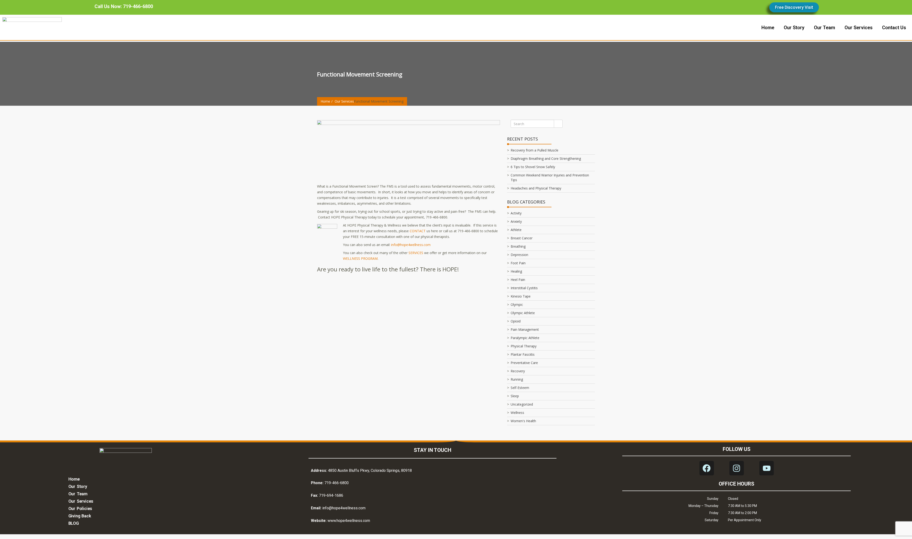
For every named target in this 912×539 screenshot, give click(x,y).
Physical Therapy (524, 346)
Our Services (344, 101)
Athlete (516, 229)
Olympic (517, 304)
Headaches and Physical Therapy (536, 188)
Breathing (518, 246)
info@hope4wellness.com (411, 244)
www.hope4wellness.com (349, 520)
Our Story (77, 486)
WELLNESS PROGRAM (360, 258)
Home (325, 101)
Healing (516, 271)
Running (517, 379)
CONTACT (418, 231)
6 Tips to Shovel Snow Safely (533, 167)
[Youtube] (766, 468)
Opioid (516, 321)
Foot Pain (518, 263)
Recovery (518, 371)
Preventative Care (524, 362)
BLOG (73, 523)
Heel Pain (518, 279)
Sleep (515, 396)
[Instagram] (736, 468)
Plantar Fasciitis (523, 354)
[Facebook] (706, 468)
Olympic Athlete (523, 313)
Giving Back (79, 515)
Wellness (517, 412)
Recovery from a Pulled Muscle (534, 150)
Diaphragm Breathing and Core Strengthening (546, 158)
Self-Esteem (520, 387)
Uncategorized (522, 404)
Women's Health (523, 421)
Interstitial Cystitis (524, 288)
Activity (516, 213)
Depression (519, 254)
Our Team (77, 493)
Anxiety (516, 221)
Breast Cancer (521, 238)
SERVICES (415, 253)
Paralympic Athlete (525, 338)
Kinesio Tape (521, 296)
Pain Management (525, 329)
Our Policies (80, 508)
